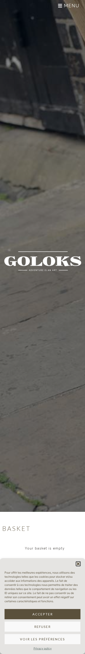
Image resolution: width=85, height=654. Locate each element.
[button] (78, 564)
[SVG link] (13, 5)
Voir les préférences (42, 639)
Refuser (42, 627)
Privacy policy (43, 648)
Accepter (42, 614)
